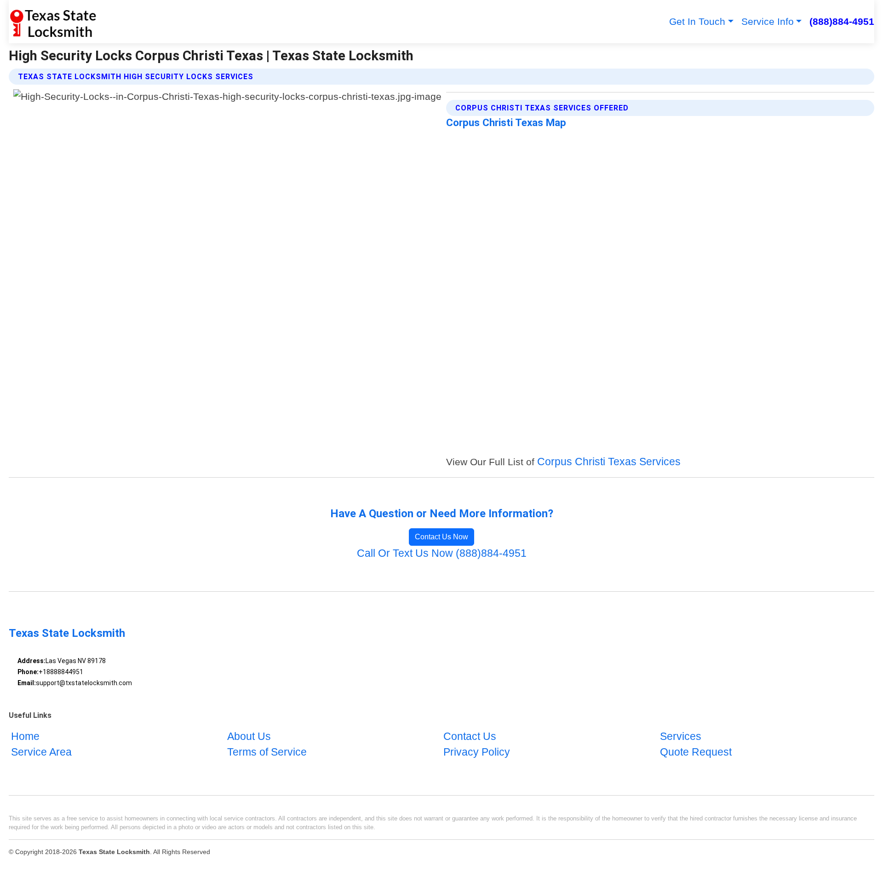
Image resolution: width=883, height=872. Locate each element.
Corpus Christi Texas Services (609, 462)
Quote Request (696, 752)
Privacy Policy (476, 752)
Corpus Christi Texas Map (506, 122)
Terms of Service (267, 752)
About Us (249, 736)
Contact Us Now (441, 537)
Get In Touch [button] (697, 21)
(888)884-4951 (841, 21)
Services (680, 736)
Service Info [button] (767, 21)
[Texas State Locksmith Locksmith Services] (53, 22)
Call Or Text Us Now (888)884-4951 (442, 553)
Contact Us (469, 736)
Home (25, 736)
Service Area (41, 752)
